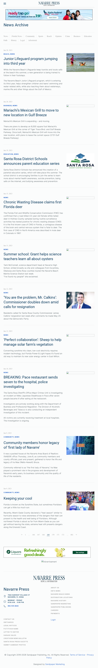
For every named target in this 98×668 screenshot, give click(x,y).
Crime (67, 36)
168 (43, 535)
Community (30, 36)
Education (88, 36)
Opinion (58, 36)
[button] (5, 3)
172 (63, 535)
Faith (5, 40)
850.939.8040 (13, 606)
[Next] (76, 534)
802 (72, 535)
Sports (40, 36)
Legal (22, 40)
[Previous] (22, 534)
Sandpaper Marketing (55, 664)
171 (58, 535)
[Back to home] (49, 3)
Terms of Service (77, 655)
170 (53, 535)
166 (33, 535)
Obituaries (9, 622)
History (14, 40)
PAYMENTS (55, 613)
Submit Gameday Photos (15, 645)
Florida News (17, 36)
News (6, 36)
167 (38, 535)
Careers (54, 610)
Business (77, 36)
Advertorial (32, 40)
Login (53, 619)
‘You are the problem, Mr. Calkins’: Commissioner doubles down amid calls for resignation (31, 302)
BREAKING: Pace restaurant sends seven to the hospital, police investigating (31, 382)
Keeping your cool (18, 498)
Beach (49, 36)
